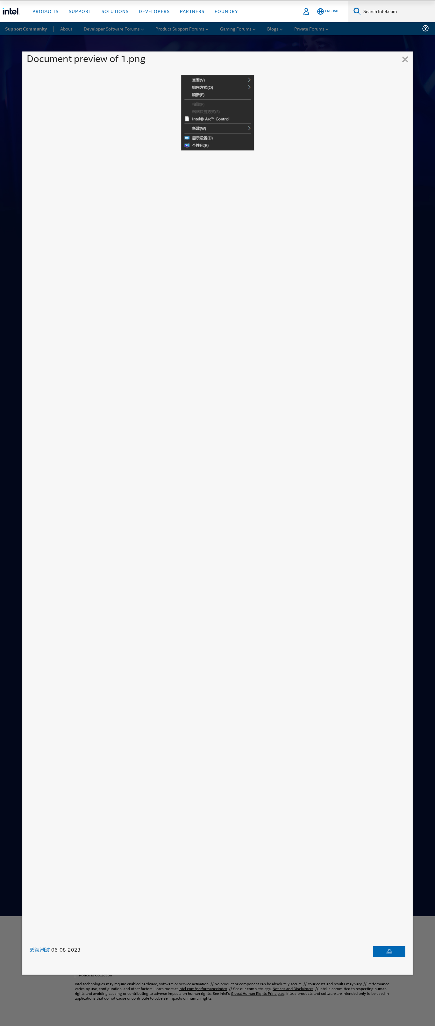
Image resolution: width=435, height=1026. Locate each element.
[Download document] (389, 951)
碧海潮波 (40, 949)
